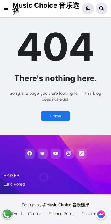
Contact (35, 213)
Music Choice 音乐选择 (45, 8)
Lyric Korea (14, 184)
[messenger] (101, 214)
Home (55, 116)
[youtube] (56, 154)
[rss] (82, 154)
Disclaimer (90, 213)
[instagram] (69, 154)
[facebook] (30, 154)
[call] (7, 214)
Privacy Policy (62, 213)
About (16, 213)
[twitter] (43, 154)
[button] (8, 8)
